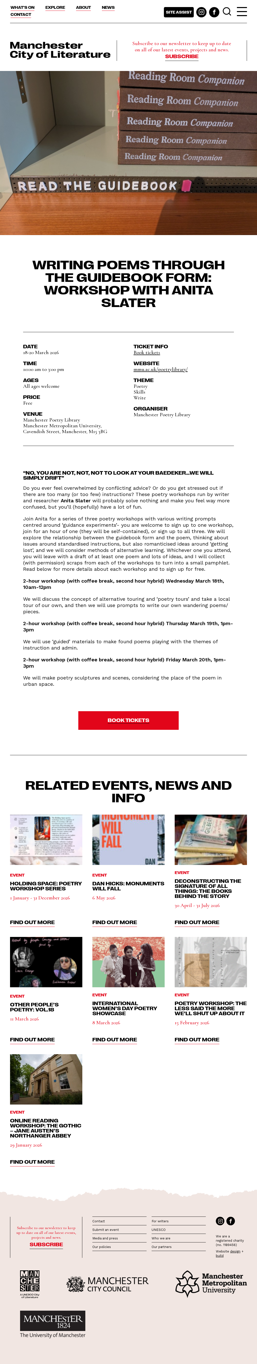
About (83, 7)
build (220, 1256)
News (108, 7)
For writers (160, 1221)
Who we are (161, 1238)
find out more (32, 922)
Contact (21, 14)
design (235, 1251)
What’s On (22, 7)
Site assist (179, 12)
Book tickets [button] (147, 352)
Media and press (105, 1238)
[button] (128, 720)
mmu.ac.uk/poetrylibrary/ (161, 369)
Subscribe (182, 56)
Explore (55, 7)
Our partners (162, 1247)
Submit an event (105, 1230)
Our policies (101, 1247)
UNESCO (158, 1230)
